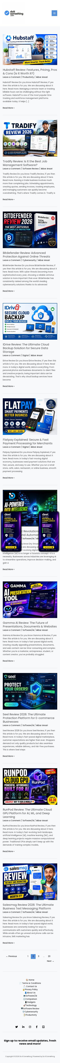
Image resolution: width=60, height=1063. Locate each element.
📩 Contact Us (30, 986)
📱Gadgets (30, 1002)
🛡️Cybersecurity (30, 1011)
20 (49, 956)
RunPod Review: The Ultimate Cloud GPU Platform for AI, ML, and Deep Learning (27, 813)
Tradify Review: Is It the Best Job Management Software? (25, 163)
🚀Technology (30, 1005)
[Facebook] (36, 1027)
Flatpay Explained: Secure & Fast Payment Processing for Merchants (27, 441)
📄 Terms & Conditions (30, 983)
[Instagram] (30, 1027)
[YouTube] (43, 1027)
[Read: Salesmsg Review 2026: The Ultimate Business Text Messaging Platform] (30, 881)
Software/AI (28, 538)
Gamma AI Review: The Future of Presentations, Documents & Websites (30, 624)
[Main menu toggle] (54, 13)
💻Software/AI (30, 996)
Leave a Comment (12, 77)
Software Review (31, 168)
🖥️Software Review (30, 1008)
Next (50, 961)
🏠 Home (30, 980)
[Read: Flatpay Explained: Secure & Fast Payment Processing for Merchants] (30, 416)
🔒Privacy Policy (30, 989)
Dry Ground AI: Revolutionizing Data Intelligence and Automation (27, 533)
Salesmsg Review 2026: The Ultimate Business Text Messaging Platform (28, 906)
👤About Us (30, 992)
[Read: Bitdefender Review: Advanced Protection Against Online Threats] (30, 229)
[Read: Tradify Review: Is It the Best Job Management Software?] (30, 138)
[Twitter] (16, 1027)
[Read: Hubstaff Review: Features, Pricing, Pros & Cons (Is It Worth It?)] (30, 49)
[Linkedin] (23, 1027)
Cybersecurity (29, 260)
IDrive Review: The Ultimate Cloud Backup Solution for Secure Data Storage (26, 348)
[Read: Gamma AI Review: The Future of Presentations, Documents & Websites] (30, 599)
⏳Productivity (30, 1015)
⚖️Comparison (30, 999)
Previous (11, 956)
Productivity (28, 77)
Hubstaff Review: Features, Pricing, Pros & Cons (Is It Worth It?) (30, 71)
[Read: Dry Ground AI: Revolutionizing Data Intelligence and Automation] (30, 508)
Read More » (8, 107)
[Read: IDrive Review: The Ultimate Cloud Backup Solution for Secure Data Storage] (30, 321)
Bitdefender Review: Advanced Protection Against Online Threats (26, 255)
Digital (26, 355)
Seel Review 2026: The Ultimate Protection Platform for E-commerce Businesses (28, 718)
